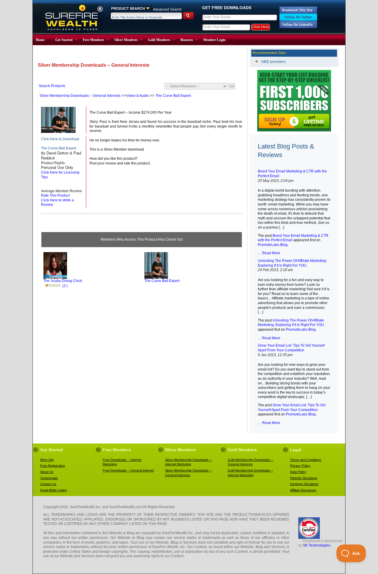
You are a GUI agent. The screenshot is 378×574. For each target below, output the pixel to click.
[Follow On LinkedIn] (298, 27)
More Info (47, 460)
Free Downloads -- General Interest (128, 470)
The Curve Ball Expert (173, 96)
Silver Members (126, 40)
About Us (46, 472)
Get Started (64, 40)
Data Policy (298, 472)
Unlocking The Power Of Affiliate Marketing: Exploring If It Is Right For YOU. (291, 322)
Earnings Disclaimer (304, 484)
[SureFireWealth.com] (298, 12)
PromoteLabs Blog (273, 245)
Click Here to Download (60, 139)
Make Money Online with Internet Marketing (71, 17)
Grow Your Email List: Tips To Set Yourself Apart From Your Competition (291, 407)
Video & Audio (138, 96)
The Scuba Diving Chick (62, 281)
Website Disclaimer (303, 478)
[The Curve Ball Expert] (58, 132)
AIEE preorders (273, 62)
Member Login (214, 40)
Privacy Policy (300, 465)
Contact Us (48, 484)
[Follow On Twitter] (298, 20)
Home (40, 40)
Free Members (93, 40)
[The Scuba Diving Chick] (55, 277)
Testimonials (49, 478)
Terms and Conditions (305, 460)
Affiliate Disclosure (303, 490)
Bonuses (186, 40)
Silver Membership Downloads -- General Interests (80, 96)
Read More (270, 253)
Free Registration (52, 465)
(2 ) (65, 286)
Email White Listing (53, 490)
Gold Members (159, 40)
